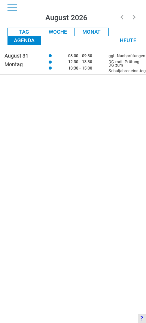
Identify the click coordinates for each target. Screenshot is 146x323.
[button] (122, 17)
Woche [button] (58, 32)
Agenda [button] (24, 40)
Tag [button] (24, 32)
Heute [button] (128, 40)
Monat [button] (91, 32)
